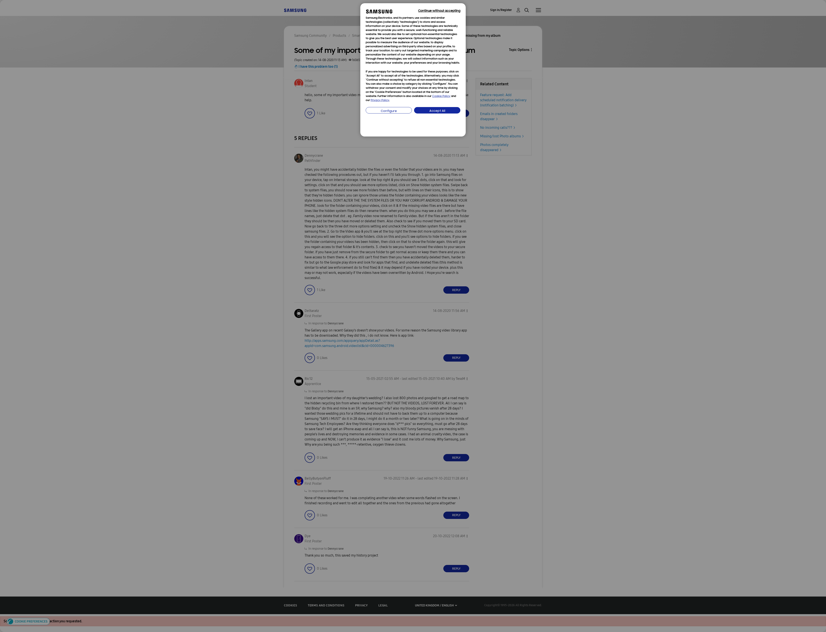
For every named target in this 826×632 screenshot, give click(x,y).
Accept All (437, 111)
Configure (389, 111)
